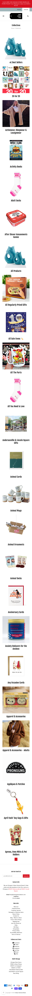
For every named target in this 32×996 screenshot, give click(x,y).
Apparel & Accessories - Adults (16, 750)
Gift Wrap (16, 927)
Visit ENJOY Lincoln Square (16, 971)
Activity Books (16, 166)
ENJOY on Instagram (16, 966)
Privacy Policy (16, 930)
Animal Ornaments (16, 544)
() (26, 9)
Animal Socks (16, 578)
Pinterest (16, 946)
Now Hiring (16, 973)
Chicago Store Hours (16, 962)
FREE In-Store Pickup (16, 964)
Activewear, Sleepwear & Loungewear (16, 131)
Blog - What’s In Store (16, 917)
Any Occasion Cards (16, 682)
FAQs (16, 925)
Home (12, 28)
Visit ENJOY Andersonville (16, 969)
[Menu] (3, 16)
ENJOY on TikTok (16, 967)
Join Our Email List (16, 923)
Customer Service (16, 910)
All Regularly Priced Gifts (16, 304)
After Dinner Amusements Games (16, 236)
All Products (16, 271)
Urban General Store (20, 992)
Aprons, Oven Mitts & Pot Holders (16, 853)
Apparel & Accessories (16, 716)
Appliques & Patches (16, 784)
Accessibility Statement (16, 932)
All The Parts (16, 372)
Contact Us (16, 916)
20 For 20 (16, 96)
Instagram (16, 948)
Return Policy (16, 914)
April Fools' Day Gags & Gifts (16, 818)
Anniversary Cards (16, 612)
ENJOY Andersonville (14, 889)
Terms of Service (16, 934)
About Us (16, 906)
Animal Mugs (16, 510)
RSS (16, 954)
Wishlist (19, 9)
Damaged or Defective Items (16, 912)
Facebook (16, 942)
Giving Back (16, 929)
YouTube (16, 950)
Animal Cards (16, 476)
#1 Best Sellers (16, 62)
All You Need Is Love (16, 406)
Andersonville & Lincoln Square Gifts (16, 441)
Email (16, 952)
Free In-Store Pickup (16, 919)
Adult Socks (16, 200)
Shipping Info (16, 921)
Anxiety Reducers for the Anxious (16, 647)
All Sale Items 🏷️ (16, 338)
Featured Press (16, 908)
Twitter (17, 944)
